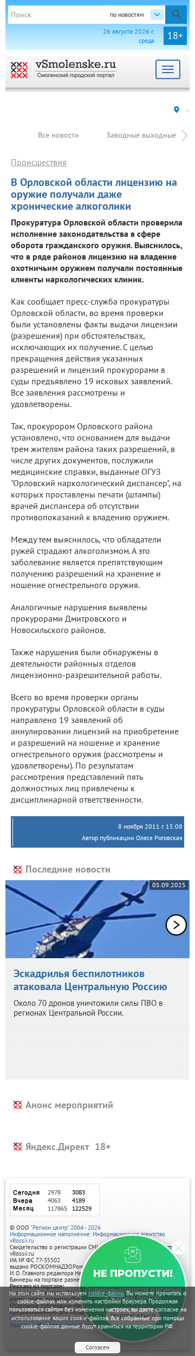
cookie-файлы (106, 1293)
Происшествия (39, 162)
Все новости (58, 135)
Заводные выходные (141, 135)
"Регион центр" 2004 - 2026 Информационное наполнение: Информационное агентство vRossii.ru (87, 1234)
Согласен (97, 1347)
